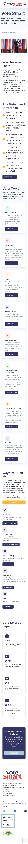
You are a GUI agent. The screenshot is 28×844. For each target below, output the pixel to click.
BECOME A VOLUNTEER (10, 523)
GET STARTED (8, 177)
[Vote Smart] (12, 4)
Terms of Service (6, 806)
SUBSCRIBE (14, 753)
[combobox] (13, 32)
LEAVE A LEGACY (8, 564)
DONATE (14, 502)
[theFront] (13, 775)
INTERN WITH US (8, 587)
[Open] (25, 32)
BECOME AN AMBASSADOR (11, 544)
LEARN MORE (10, 229)
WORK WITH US (8, 607)
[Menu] (25, 4)
